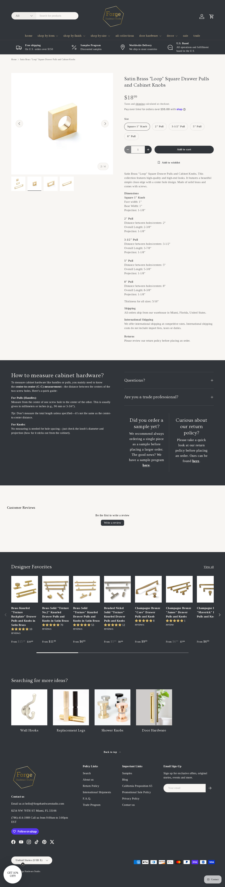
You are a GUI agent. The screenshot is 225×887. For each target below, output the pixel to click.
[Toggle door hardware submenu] (160, 36)
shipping (140, 103)
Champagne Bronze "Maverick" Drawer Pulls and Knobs (210, 612)
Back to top (111, 752)
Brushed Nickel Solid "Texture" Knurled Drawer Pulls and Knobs (114, 614)
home (28, 35)
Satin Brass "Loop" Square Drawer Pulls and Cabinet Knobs (47, 59)
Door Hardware (154, 730)
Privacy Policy (131, 798)
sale (185, 35)
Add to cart (184, 149)
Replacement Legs (71, 730)
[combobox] (44, 15)
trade (196, 35)
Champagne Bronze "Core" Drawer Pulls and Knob (147, 612)
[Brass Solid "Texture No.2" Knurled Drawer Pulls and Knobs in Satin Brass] (55, 589)
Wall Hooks (29, 730)
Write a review (112, 522)
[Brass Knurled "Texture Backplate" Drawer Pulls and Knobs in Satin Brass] (24, 589)
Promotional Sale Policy (136, 792)
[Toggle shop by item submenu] (57, 36)
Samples (127, 773)
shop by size (99, 35)
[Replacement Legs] (71, 707)
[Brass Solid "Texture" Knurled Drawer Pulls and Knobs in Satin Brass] (86, 589)
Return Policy (91, 785)
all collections (124, 35)
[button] (212, 16)
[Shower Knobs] (113, 707)
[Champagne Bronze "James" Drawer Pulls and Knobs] (179, 589)
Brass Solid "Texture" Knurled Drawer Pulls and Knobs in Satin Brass (86, 614)
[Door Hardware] (154, 707)
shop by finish (72, 35)
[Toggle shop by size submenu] (109, 36)
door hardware (148, 35)
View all (209, 566)
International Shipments (97, 792)
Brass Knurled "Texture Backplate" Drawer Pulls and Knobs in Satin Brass (23, 616)
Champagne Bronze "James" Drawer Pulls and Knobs (178, 612)
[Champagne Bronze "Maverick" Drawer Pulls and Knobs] (210, 589)
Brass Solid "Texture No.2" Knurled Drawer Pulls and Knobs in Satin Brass (55, 614)
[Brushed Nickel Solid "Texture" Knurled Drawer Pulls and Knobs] (117, 589)
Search (87, 773)
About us (88, 779)
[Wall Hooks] (29, 707)
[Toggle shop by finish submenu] (84, 36)
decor (170, 35)
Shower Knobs (112, 730)
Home (14, 59)
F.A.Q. (87, 798)
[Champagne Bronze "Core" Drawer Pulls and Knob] (148, 589)
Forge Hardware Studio (29, 871)
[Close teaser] (23, 864)
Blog (125, 779)
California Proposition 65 (137, 785)
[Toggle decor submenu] (176, 36)
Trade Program (91, 804)
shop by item (46, 35)
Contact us (128, 804)
